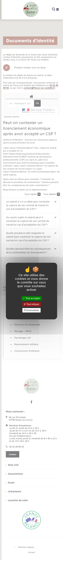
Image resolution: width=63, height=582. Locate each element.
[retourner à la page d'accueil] (31, 9)
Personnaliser (31, 310)
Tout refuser (32, 304)
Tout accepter (32, 298)
